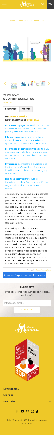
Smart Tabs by (41, 270)
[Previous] (5, 49)
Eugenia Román (17, 116)
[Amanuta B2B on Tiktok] (37, 411)
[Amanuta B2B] (27, 4)
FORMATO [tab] (26, 109)
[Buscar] (43, 4)
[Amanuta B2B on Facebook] (17, 411)
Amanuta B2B (21, 420)
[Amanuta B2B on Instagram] (32, 411)
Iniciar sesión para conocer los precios (24, 275)
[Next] (48, 49)
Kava (49, 270)
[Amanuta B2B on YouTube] (22, 411)
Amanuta (8, 102)
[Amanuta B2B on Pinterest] (27, 411)
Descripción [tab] (11, 109)
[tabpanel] (27, 190)
